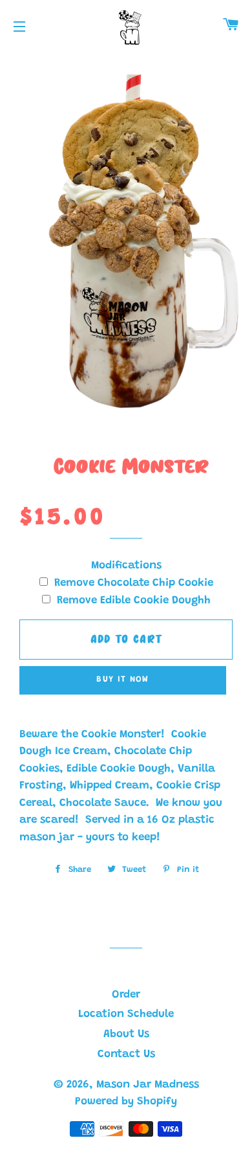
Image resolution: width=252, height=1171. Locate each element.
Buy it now (122, 679)
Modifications (126, 566)
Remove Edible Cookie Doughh (134, 601)
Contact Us (126, 1054)
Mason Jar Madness (147, 1085)
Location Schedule (126, 1014)
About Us (126, 1034)
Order (126, 995)
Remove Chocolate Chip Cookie (133, 583)
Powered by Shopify (126, 1102)
